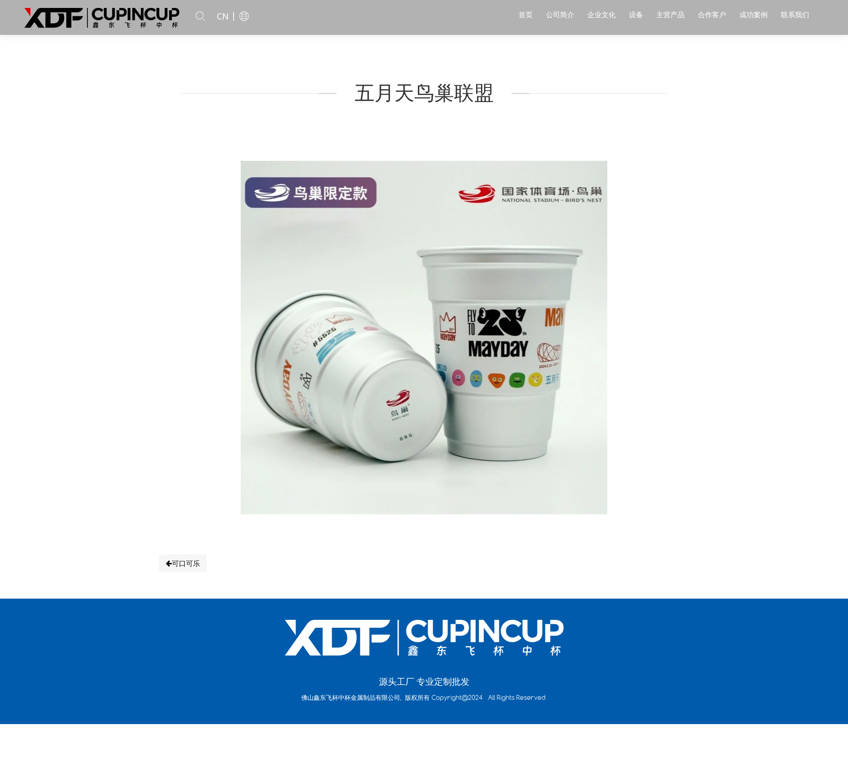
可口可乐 (186, 563)
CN (223, 16)
